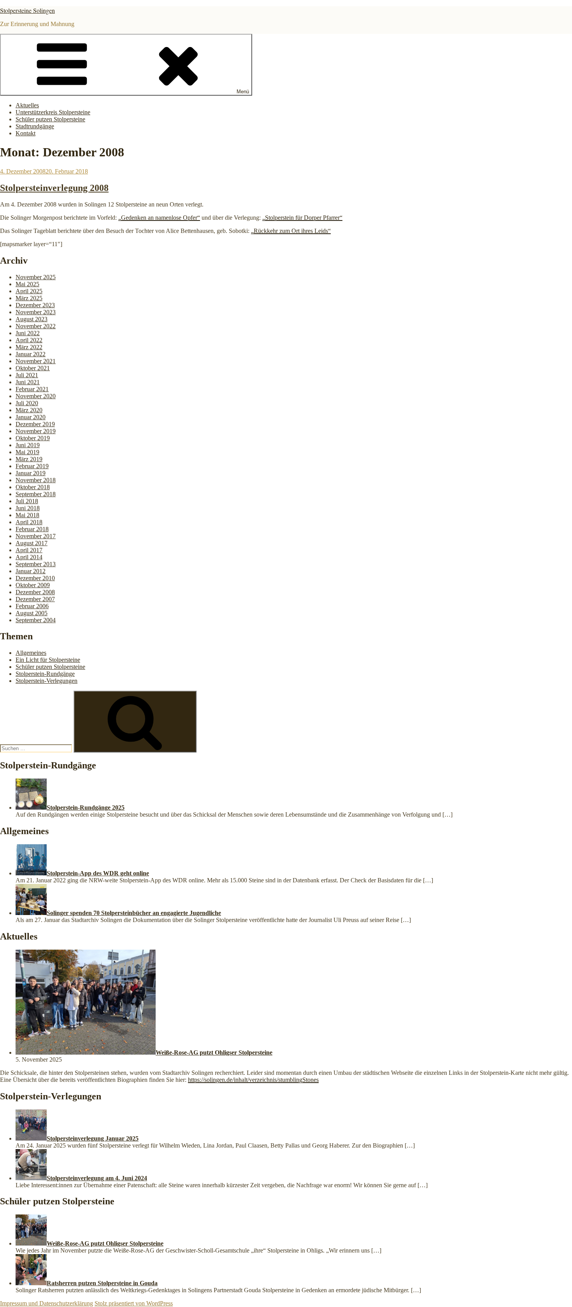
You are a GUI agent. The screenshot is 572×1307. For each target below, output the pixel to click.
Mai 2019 (27, 452)
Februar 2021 (32, 389)
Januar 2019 (31, 473)
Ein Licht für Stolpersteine (48, 659)
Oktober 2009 (33, 585)
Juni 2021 (28, 382)
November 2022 (36, 326)
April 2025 (29, 291)
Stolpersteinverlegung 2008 (54, 188)
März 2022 (29, 347)
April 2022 (29, 340)
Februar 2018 (32, 529)
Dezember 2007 (35, 599)
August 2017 (31, 543)
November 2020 (36, 396)
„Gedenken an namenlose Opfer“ (159, 217)
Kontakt (25, 133)
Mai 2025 (27, 284)
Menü (243, 91)
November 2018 (36, 480)
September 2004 (36, 620)
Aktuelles (27, 105)
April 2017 (29, 550)
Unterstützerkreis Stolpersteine (53, 112)
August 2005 (31, 613)
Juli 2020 (27, 403)
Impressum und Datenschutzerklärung (46, 1303)
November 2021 (36, 361)
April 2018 (29, 522)
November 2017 (36, 536)
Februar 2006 (32, 606)
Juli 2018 (27, 501)
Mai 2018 (27, 515)
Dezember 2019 (35, 424)
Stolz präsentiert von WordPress (134, 1303)
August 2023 (31, 319)
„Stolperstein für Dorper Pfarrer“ (302, 217)
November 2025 (36, 277)
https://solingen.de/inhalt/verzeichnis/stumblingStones (253, 1079)
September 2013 (36, 564)
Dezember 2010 (35, 578)
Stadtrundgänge (35, 126)
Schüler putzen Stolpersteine (50, 119)
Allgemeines (31, 652)
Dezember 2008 (35, 592)
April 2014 (29, 557)
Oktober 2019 (33, 438)
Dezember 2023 (35, 305)
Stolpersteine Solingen (27, 10)
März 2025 (29, 298)
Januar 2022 (31, 354)
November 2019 (36, 431)
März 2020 (29, 410)
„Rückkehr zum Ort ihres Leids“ (291, 230)
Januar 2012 (31, 571)
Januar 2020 (31, 417)
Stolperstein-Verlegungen (46, 680)
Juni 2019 (28, 445)
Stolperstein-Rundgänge (45, 673)
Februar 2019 (32, 466)
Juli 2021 (27, 375)
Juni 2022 (28, 333)
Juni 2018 (28, 508)
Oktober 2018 (33, 487)
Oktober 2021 (33, 368)
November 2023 (36, 312)
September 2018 (36, 494)
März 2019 (29, 459)
